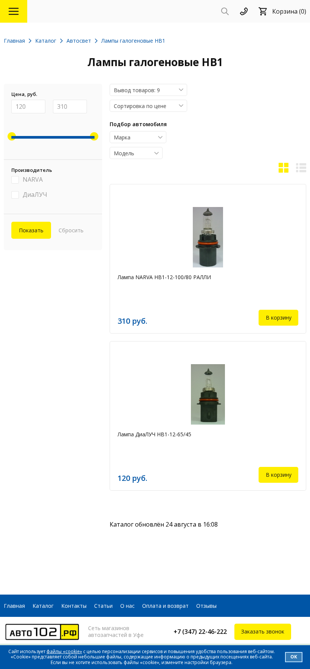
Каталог (43, 605)
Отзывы (206, 605)
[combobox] (148, 90)
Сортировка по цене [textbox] (140, 106)
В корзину (278, 317)
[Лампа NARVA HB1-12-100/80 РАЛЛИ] (208, 237)
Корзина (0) (289, 11)
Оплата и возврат (165, 605)
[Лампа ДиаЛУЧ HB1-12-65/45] (208, 394)
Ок (293, 657)
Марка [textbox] (122, 137)
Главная (14, 605)
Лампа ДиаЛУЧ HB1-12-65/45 (154, 434)
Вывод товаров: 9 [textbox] (137, 90)
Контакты (74, 605)
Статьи (103, 605)
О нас (127, 605)
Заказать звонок (262, 631)
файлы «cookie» (64, 651)
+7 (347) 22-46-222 (200, 631)
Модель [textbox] (124, 153)
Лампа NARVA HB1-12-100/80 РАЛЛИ (164, 277)
